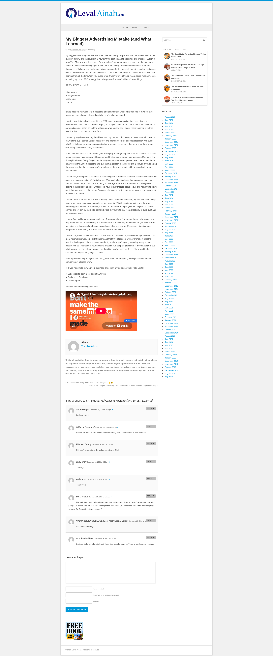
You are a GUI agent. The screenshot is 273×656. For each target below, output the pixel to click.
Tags (184, 49)
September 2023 (171, 226)
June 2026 (169, 123)
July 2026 (169, 120)
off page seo (72, 363)
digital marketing (76, 360)
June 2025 (169, 161)
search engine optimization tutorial (123, 363)
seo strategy (124, 367)
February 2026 (171, 136)
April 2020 (169, 348)
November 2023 (171, 220)
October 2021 (170, 292)
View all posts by (89, 346)
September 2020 (171, 333)
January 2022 (170, 283)
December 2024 (171, 179)
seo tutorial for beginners (90, 370)
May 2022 (169, 270)
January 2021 (170, 320)
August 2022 (170, 261)
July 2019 (169, 377)
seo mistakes (98, 367)
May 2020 (169, 345)
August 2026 (170, 117)
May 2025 (169, 164)
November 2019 (171, 364)
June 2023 (169, 236)
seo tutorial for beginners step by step (123, 370)
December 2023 (171, 217)
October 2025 (170, 148)
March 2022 (169, 276)
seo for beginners (82, 367)
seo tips (152, 367)
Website (96, 601)
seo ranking (111, 367)
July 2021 (169, 301)
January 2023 (170, 251)
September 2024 (171, 189)
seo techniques (139, 367)
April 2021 (169, 311)
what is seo (96, 374)
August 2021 (170, 298)
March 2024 (169, 208)
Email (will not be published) (106, 595)
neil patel (138, 360)
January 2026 (170, 139)
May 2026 (169, 126)
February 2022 (171, 280)
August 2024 (170, 192)
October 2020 (170, 330)
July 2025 (169, 158)
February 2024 (171, 211)
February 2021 (171, 317)
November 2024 (171, 183)
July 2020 (169, 339)
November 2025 (171, 145)
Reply (149, 409)
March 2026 (169, 133)
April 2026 (169, 129)
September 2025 (171, 151)
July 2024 (169, 195)
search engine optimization (92, 363)
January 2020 (170, 358)
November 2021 (171, 289)
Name (98, 589)
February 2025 (171, 173)
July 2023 (169, 233)
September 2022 (171, 258)
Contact (145, 27)
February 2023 (171, 248)
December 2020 (171, 323)
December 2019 (171, 361)
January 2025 (170, 176)
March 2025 (169, 170)
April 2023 (169, 242)
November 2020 (171, 327)
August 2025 (170, 154)
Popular (167, 49)
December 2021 (171, 286)
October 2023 (170, 223)
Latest (176, 49)
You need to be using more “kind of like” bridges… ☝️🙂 (89, 383)
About (134, 27)
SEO (144, 363)
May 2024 (169, 201)
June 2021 (169, 305)
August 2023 (170, 230)
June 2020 (169, 342)
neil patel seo (150, 360)
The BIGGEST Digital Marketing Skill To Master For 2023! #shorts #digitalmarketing (122, 386)
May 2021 (169, 308)
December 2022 (171, 255)
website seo (83, 374)
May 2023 (169, 239)
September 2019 (171, 370)
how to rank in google (122, 360)
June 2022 (169, 267)
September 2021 (171, 295)
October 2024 (170, 186)
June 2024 (169, 198)
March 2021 (169, 314)
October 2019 (170, 367)
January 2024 (170, 214)
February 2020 (171, 355)
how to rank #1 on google (97, 360)
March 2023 (169, 245)
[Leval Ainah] (96, 18)
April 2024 (169, 204)
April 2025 (169, 167)
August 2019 (170, 373)
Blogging (91, 49)
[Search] (204, 40)
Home (125, 27)
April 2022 (169, 273)
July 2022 (169, 264)
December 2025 (171, 142)
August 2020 (170, 336)
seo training (71, 370)
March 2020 (169, 352)
